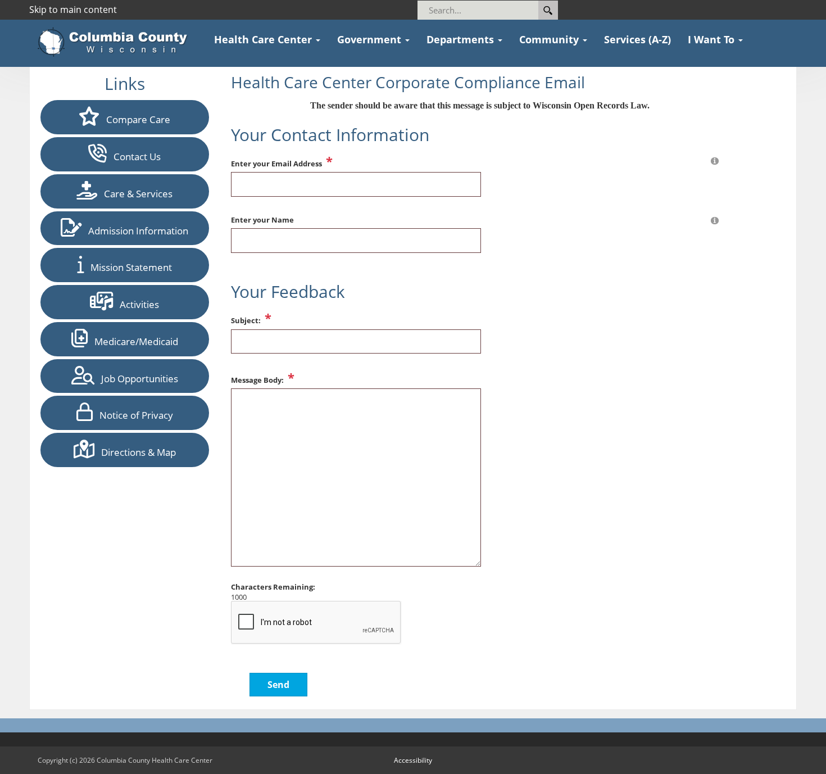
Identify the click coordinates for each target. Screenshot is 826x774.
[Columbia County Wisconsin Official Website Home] (116, 42)
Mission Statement (128, 267)
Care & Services (135, 193)
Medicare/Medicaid (133, 341)
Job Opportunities (136, 378)
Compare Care (134, 119)
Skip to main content (73, 9)
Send (278, 684)
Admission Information (134, 230)
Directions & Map (135, 452)
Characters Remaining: (273, 587)
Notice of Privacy (133, 415)
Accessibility (413, 760)
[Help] (715, 160)
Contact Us (134, 156)
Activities (136, 304)
